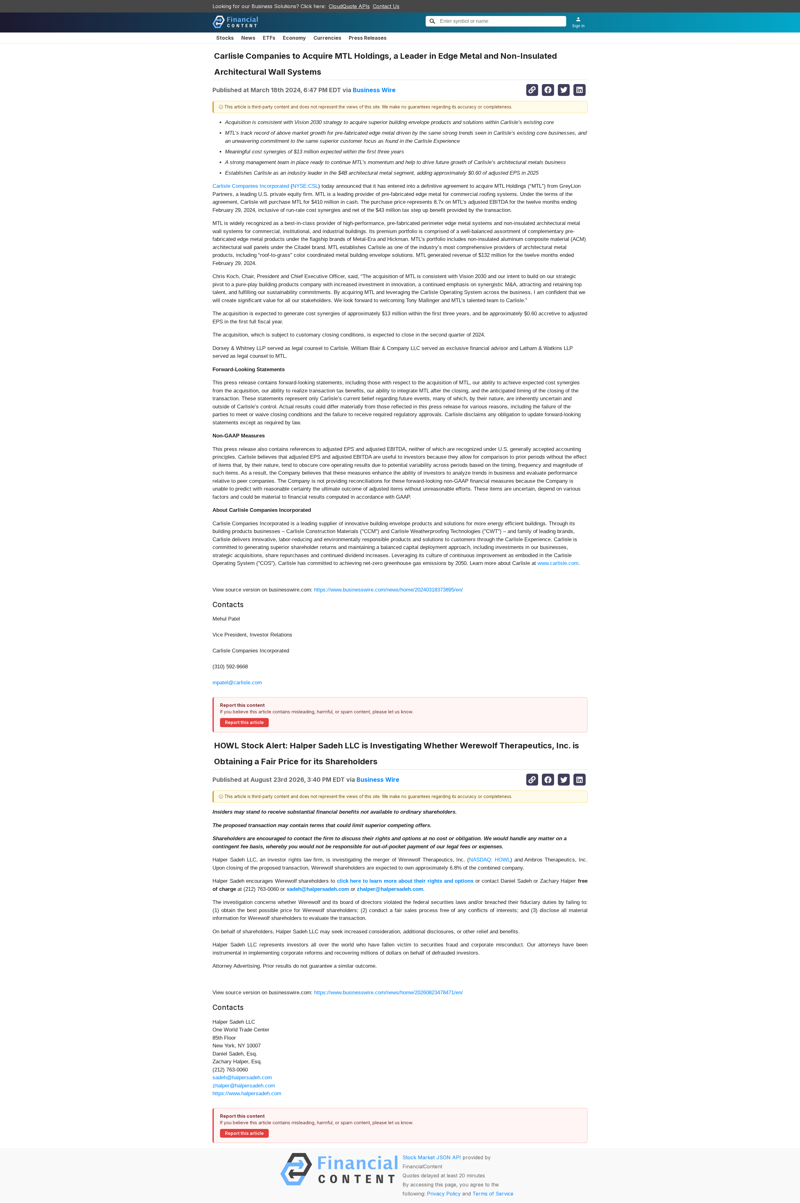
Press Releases (368, 38)
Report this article (244, 722)
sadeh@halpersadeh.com (242, 1078)
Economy (294, 38)
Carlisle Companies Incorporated (250, 186)
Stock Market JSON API (431, 1157)
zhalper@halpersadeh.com (243, 1086)
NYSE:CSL (305, 186)
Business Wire (374, 90)
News (248, 38)
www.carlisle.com (558, 563)
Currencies (327, 38)
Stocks (225, 38)
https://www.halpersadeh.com (246, 1093)
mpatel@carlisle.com (237, 683)
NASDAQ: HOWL (489, 860)
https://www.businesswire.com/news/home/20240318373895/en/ (388, 590)
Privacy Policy (444, 1194)
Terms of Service (492, 1194)
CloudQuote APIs (349, 6)
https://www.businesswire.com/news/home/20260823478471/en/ (388, 993)
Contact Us (386, 6)
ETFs (269, 38)
